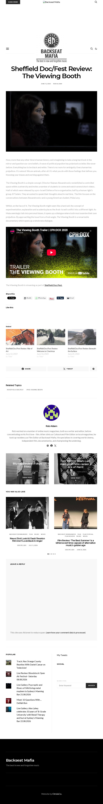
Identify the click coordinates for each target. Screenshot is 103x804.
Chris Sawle (82, 472)
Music (69, 458)
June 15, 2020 (46, 84)
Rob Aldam (57, 84)
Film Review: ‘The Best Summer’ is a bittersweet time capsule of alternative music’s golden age (75, 543)
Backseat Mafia (20, 760)
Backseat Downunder (18, 534)
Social (60, 664)
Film (28, 461)
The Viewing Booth (35, 390)
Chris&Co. (57, 794)
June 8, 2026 (81, 550)
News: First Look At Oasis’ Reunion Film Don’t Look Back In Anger (27, 539)
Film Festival (88, 534)
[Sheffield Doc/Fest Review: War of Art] (20, 337)
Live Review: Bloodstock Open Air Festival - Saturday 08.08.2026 (31, 676)
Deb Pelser (21, 545)
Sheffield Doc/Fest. (53, 285)
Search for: (61, 681)
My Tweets (62, 655)
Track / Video (79, 458)
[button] (96, 49)
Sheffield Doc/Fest (15, 390)
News (43, 534)
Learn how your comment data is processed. (66, 632)
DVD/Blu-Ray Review (34, 459)
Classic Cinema (18, 459)
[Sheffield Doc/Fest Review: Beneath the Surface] (82, 337)
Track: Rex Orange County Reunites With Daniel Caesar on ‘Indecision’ (31, 664)
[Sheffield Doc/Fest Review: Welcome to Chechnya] (51, 337)
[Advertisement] (51, 24)
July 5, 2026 (33, 545)
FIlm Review (70, 536)
